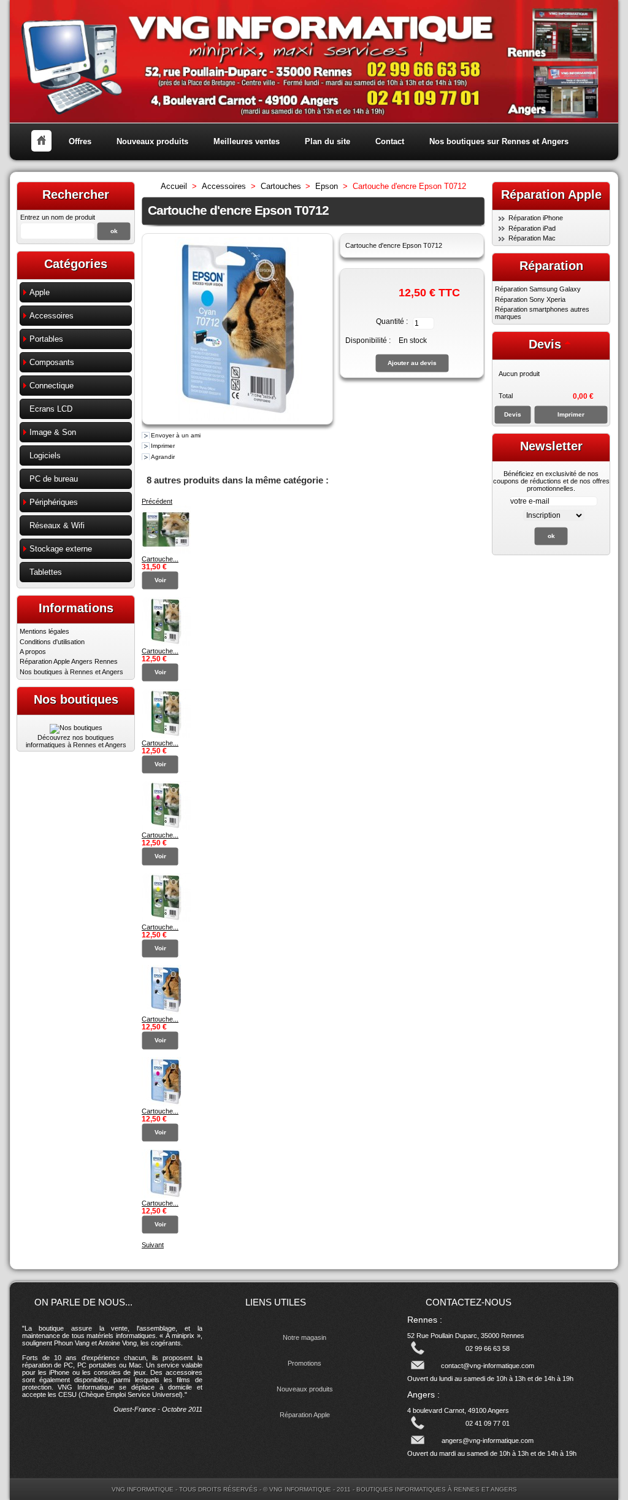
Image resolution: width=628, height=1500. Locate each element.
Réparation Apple (305, 1414)
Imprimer (163, 445)
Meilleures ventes (246, 141)
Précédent (157, 501)
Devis (545, 344)
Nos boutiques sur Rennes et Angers (499, 141)
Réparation (551, 265)
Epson (326, 186)
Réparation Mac (532, 238)
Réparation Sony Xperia (530, 299)
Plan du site (327, 141)
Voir (160, 580)
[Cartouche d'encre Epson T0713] (166, 1103)
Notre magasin (304, 1337)
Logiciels (45, 455)
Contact (389, 141)
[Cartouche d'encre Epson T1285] (166, 551)
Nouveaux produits (152, 141)
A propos (33, 651)
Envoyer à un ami (176, 435)
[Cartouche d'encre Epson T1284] (166, 919)
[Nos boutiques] (76, 727)
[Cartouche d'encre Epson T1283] (166, 827)
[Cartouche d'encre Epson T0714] (166, 1195)
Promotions (304, 1363)
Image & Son (52, 432)
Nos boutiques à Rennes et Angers (71, 671)
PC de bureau (53, 478)
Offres (80, 141)
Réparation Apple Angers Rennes (69, 661)
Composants (51, 362)
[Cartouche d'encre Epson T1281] (166, 643)
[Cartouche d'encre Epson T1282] (166, 735)
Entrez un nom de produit (57, 217)
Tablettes (45, 572)
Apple (39, 292)
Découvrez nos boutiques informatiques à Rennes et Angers (76, 741)
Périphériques (53, 502)
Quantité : (392, 321)
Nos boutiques (76, 699)
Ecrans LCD (50, 408)
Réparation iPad (532, 228)
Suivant (153, 1244)
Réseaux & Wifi (57, 525)
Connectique (51, 385)
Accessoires (51, 315)
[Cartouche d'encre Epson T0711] (166, 1011)
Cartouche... (160, 559)
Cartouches (281, 186)
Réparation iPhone (535, 217)
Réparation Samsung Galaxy (538, 289)
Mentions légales (44, 631)
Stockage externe (60, 548)
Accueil (174, 186)
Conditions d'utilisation (52, 641)
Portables (46, 339)
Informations (76, 608)
